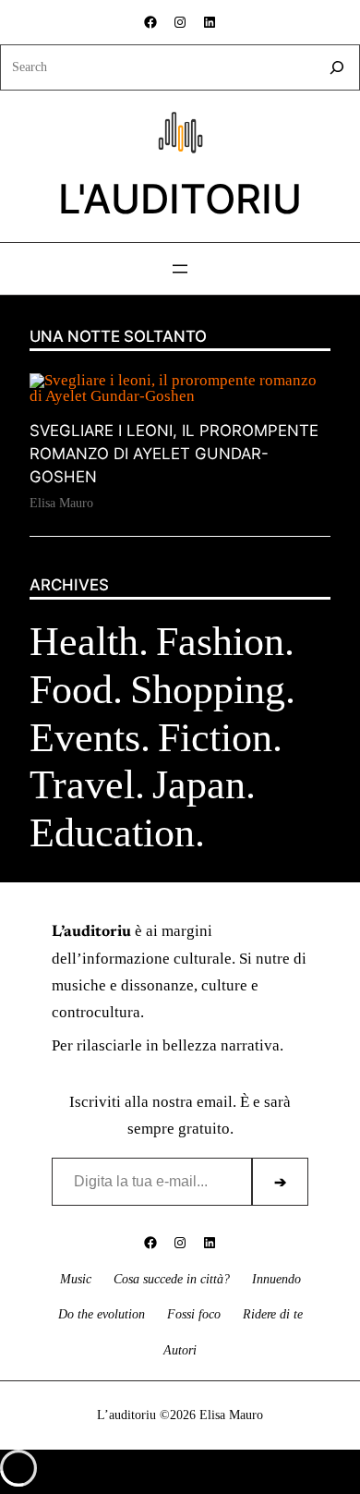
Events (85, 737)
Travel (82, 784)
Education (112, 832)
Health (84, 641)
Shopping (207, 689)
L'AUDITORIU (180, 199)
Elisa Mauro (61, 503)
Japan (199, 784)
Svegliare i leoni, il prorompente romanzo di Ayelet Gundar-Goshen (174, 454)
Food (71, 689)
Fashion (220, 641)
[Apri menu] (180, 269)
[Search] (336, 67)
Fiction (215, 737)
